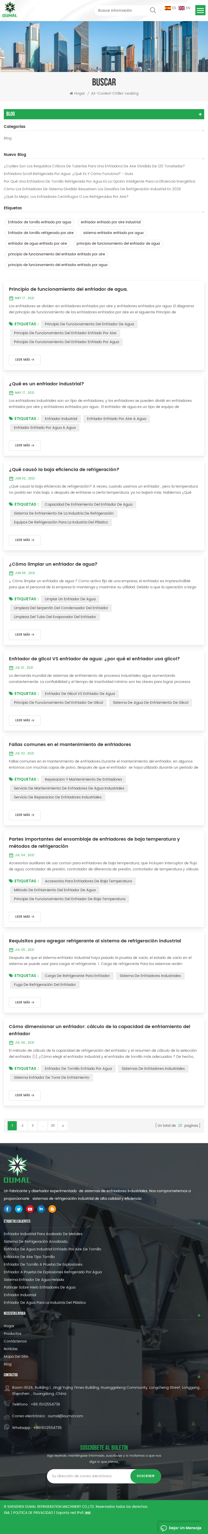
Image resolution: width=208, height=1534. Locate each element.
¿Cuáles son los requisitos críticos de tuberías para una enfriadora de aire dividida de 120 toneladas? (94, 166)
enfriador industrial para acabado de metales (43, 1234)
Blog (7, 138)
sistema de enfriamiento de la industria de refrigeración (64, 513)
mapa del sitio (16, 1357)
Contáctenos (15, 1341)
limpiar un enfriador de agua (70, 599)
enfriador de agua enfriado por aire (37, 243)
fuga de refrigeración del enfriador (45, 985)
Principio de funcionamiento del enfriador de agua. (68, 289)
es (174, 8)
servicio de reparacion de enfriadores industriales (57, 797)
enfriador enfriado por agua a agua (45, 428)
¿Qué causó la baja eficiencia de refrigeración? (64, 469)
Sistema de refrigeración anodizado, (36, 1242)
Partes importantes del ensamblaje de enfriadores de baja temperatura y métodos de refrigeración (94, 843)
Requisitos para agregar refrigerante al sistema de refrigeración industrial (95, 941)
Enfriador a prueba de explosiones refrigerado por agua (53, 1272)
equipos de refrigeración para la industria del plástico (61, 522)
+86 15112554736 (45, 1404)
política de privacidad (33, 1513)
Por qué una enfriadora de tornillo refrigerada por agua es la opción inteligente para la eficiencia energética (99, 181)
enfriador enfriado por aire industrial (111, 222)
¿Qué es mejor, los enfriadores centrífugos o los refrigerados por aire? (66, 196)
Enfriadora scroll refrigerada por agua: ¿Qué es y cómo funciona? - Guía (68, 174)
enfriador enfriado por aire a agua (116, 419)
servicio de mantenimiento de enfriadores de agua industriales (69, 788)
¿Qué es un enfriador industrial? (46, 384)
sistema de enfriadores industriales (150, 976)
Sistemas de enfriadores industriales (153, 1069)
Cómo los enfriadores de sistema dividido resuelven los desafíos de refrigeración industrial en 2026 (92, 189)
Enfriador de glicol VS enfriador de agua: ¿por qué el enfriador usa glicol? (94, 659)
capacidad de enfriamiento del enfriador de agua (88, 504)
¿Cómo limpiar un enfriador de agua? (53, 564)
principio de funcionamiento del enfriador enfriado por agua (58, 265)
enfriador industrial (61, 419)
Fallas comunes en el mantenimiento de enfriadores (70, 744)
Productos (12, 1334)
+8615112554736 (47, 1428)
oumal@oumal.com (65, 1416)
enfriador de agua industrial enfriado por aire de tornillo (52, 1249)
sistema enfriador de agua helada (34, 1280)
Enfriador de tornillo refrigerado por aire (41, 233)
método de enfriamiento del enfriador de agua (55, 890)
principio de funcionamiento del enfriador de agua (118, 243)
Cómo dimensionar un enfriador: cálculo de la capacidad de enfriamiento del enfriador (99, 1030)
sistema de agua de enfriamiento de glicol (150, 703)
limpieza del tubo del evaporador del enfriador (55, 617)
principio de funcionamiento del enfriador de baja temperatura (69, 899)
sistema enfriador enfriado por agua (113, 233)
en (188, 8)
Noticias (11, 1349)
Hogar (79, 93)
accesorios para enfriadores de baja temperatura (88, 881)
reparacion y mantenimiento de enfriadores (83, 779)
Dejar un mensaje (185, 1528)
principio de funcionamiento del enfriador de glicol (58, 703)
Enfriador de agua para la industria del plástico (45, 1303)
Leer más (22, 359)
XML (7, 1513)
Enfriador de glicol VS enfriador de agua (80, 694)
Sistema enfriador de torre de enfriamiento (51, 1077)
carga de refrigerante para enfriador (77, 976)
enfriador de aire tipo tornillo (29, 1257)
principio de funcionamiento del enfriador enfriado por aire (56, 254)
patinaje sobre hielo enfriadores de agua (39, 1287)
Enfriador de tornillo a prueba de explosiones (43, 1264)
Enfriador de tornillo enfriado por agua (39, 222)
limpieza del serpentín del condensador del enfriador (61, 608)
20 (53, 1125)
